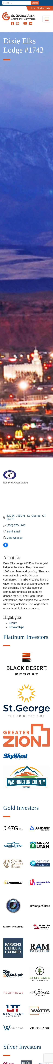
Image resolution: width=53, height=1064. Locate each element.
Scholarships (16, 627)
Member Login (43, 8)
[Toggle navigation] (46, 19)
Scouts (13, 622)
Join (33, 8)
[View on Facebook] (5, 546)
